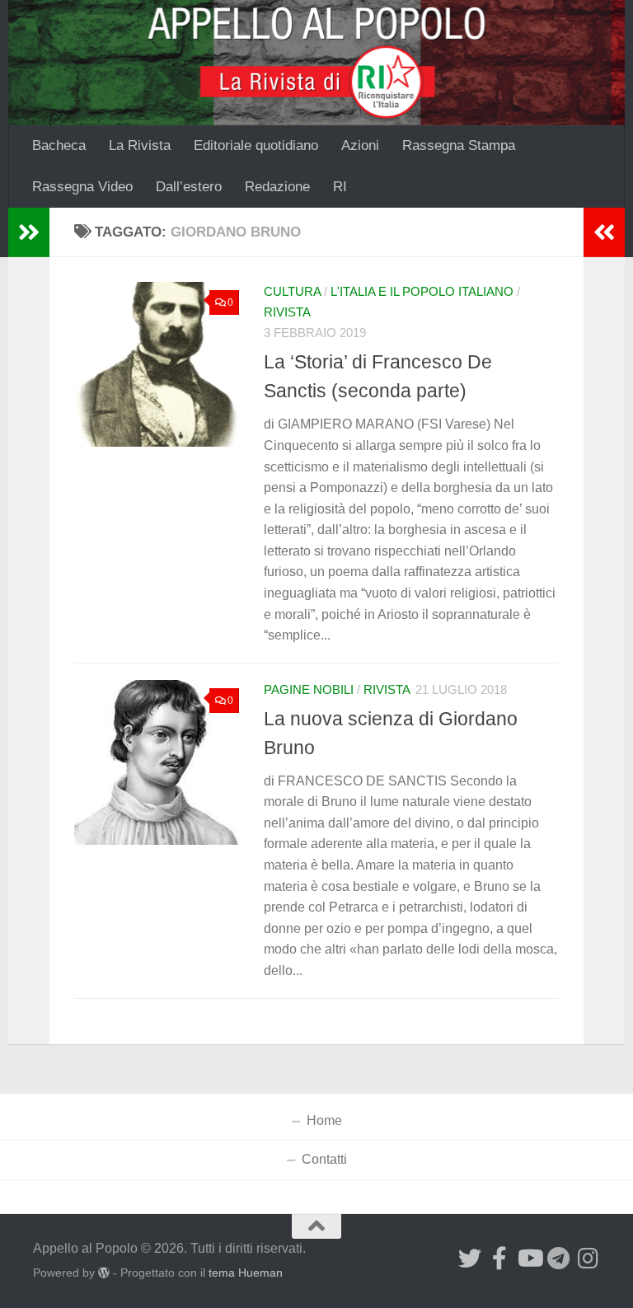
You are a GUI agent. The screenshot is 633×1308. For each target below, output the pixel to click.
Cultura (292, 291)
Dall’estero (189, 187)
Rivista (287, 312)
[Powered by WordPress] (104, 1272)
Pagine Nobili (309, 689)
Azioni (360, 145)
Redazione (277, 187)
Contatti (324, 1159)
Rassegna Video (82, 187)
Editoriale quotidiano (256, 145)
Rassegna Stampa (458, 145)
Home (324, 1120)
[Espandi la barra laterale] (28, 232)
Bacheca (59, 145)
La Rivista (140, 145)
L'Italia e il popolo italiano (422, 291)
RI (340, 187)
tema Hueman (246, 1272)
